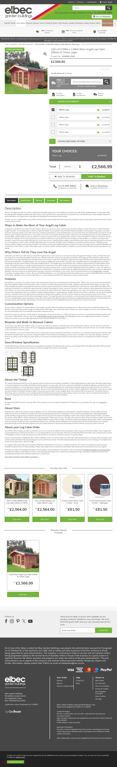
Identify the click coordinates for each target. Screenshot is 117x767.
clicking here (20, 757)
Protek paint (97, 271)
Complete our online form (99, 187)
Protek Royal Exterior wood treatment (97, 450)
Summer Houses (32, 23)
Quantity (67, 166)
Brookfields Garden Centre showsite (51, 316)
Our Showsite (100, 683)
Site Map (98, 699)
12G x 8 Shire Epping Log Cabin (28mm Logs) (45, 502)
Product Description (60, 94)
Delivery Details (101, 94)
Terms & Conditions (102, 686)
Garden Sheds (10, 23)
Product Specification (81, 94)
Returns (59, 683)
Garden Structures (76, 23)
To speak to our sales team (67, 187)
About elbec (99, 680)
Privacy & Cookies (101, 689)
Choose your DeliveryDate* (49, 31)
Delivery (39, 200)
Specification (26, 200)
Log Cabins (20, 23)
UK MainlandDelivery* (22, 31)
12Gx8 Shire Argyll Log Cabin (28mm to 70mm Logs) (23, 575)
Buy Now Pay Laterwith (104, 31)
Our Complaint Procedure (100, 692)
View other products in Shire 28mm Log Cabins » (22, 457)
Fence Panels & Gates (48, 23)
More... (98, 23)
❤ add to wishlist (65, 176)
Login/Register (92, 2)
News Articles (100, 696)
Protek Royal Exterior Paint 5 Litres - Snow (72, 502)
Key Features (65, 200)
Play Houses (63, 23)
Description (11, 200)
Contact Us (102, 402)
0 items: (107, 2)
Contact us (80, 2)
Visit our (103, 16)
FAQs (78, 683)
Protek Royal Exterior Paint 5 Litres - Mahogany (100, 502)
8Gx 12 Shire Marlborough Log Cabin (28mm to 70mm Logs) (17, 502)
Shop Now (17, 519)
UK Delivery (62, 83)
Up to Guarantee (77, 31)
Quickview (51, 200)
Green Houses (89, 23)
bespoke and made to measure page (52, 328)
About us (71, 2)
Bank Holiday (107, 23)
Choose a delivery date (65, 686)
